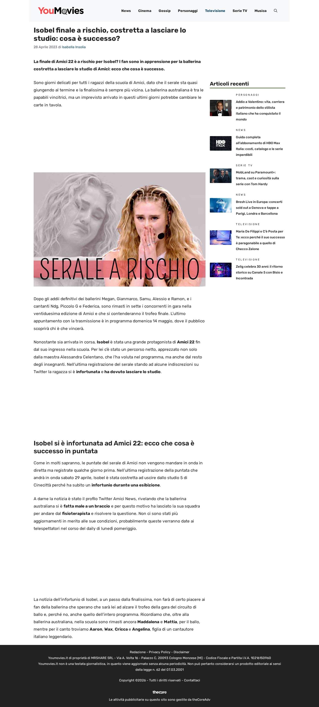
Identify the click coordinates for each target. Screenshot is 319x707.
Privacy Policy (159, 652)
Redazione (138, 652)
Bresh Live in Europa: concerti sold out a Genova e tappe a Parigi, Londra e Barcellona (259, 208)
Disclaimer (181, 652)
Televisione (215, 11)
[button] (275, 10)
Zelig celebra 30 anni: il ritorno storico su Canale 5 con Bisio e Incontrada (259, 272)
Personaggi (188, 11)
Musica (260, 11)
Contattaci (192, 680)
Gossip (165, 11)
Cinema (144, 11)
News (126, 11)
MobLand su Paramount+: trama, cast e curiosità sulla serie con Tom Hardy (257, 178)
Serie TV (240, 11)
